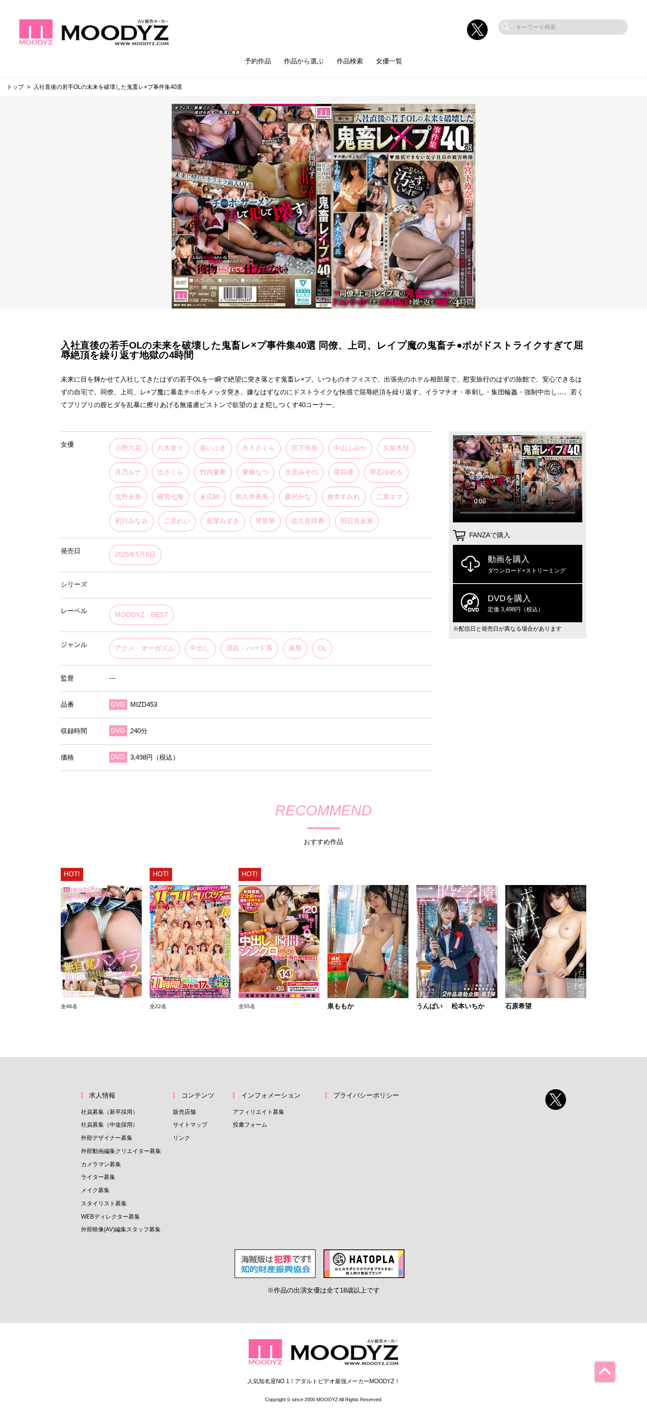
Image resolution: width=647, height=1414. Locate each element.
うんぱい (429, 1006)
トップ (15, 87)
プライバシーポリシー (366, 1095)
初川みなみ (131, 521)
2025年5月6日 (135, 554)
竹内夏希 (213, 472)
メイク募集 (95, 1190)
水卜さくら (258, 448)
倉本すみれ (343, 496)
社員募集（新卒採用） (109, 1112)
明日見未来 (356, 521)
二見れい (177, 521)
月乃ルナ (128, 472)
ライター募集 (98, 1177)
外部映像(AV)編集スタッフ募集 (121, 1229)
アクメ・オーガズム (144, 648)
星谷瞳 (343, 472)
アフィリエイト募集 (258, 1112)
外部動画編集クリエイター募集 (121, 1151)
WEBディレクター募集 (110, 1216)
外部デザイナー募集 (106, 1138)
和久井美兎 (251, 496)
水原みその (301, 472)
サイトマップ (190, 1124)
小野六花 (128, 448)
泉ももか (340, 1006)
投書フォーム (250, 1124)
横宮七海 (170, 496)
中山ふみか (350, 448)
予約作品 (258, 61)
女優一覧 (389, 61)
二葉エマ (389, 496)
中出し (200, 648)
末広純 (210, 496)
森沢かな (298, 496)
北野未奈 (128, 496)
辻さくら (170, 472)
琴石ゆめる (386, 472)
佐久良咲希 (307, 521)
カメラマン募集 (101, 1164)
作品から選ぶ (304, 61)
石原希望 (518, 1006)
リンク (181, 1138)
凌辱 (294, 648)
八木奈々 (170, 448)
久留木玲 (396, 448)
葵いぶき (213, 448)
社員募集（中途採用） (109, 1124)
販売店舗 (184, 1112)
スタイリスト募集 (104, 1203)
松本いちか (468, 1006)
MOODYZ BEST (141, 614)
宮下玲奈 (304, 448)
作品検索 (350, 61)
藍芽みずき (222, 521)
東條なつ (255, 472)
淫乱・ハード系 (249, 648)
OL (322, 648)
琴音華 (265, 521)
